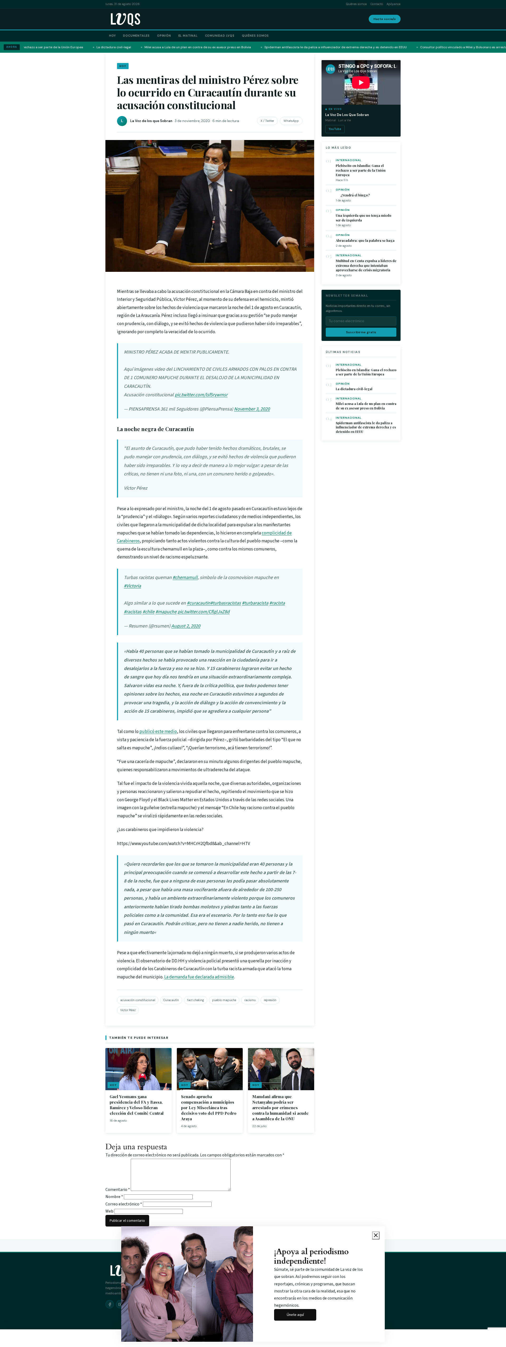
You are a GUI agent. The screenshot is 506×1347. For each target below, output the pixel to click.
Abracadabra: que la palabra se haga (365, 240)
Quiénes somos (356, 4)
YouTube (335, 129)
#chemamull (185, 577)
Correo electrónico (123, 1204)
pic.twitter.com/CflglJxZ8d (204, 612)
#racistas (133, 612)
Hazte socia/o (384, 19)
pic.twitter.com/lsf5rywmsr (201, 395)
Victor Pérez (128, 1010)
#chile (148, 612)
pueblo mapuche (224, 1000)
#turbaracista (255, 603)
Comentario (117, 1189)
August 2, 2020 (185, 626)
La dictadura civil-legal (354, 389)
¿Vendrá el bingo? (353, 195)
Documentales (136, 35)
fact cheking (195, 1000)
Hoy (112, 35)
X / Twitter (267, 121)
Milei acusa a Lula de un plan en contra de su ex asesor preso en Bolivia (366, 406)
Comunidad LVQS (220, 35)
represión (270, 1000)
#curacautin (198, 603)
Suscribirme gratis (361, 332)
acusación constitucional (137, 1000)
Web (109, 1211)
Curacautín (171, 1000)
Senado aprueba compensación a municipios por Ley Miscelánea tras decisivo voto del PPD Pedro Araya (208, 1107)
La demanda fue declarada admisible (199, 977)
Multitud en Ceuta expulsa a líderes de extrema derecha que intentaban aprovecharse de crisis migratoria (366, 265)
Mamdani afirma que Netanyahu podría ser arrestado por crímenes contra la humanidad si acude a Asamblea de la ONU (280, 1107)
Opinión (164, 35)
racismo (250, 1000)
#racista (277, 603)
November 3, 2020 (252, 409)
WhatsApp (291, 121)
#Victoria (132, 586)
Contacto (377, 4)
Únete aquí (295, 1314)
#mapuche (166, 612)
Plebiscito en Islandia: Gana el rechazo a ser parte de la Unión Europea (361, 170)
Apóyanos (394, 4)
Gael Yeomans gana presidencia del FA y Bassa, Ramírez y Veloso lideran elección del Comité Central (137, 1105)
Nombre (114, 1197)
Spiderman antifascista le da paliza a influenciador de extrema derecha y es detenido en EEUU (366, 427)
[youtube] (120, 1304)
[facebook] (109, 1304)
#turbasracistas (225, 603)
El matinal (188, 35)
